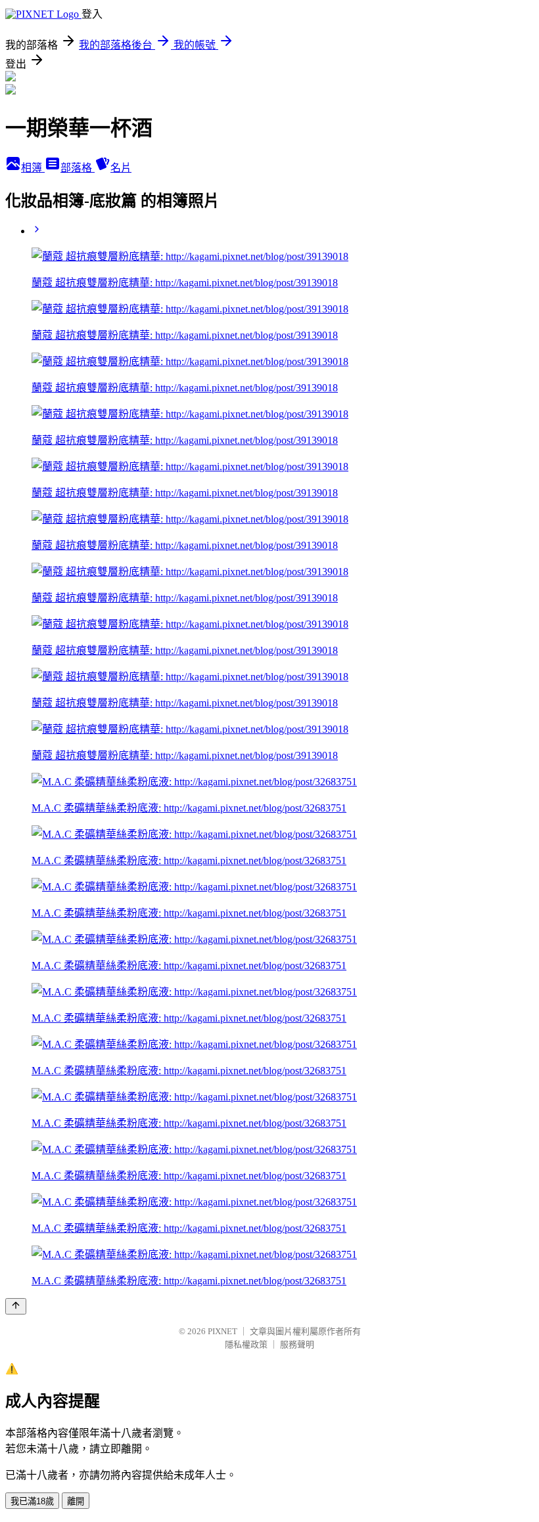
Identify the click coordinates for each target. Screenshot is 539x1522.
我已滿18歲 (32, 1501)
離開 (75, 1501)
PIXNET (222, 1331)
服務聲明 (297, 1344)
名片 (120, 167)
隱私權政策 (246, 1344)
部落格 (77, 167)
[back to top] (15, 1306)
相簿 (33, 167)
